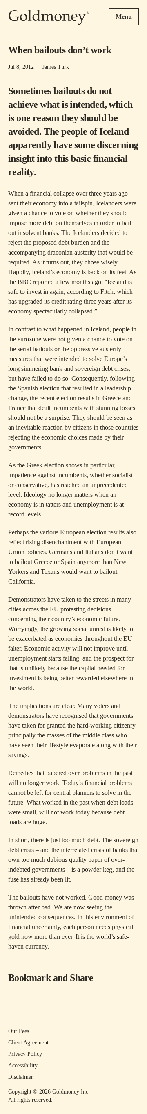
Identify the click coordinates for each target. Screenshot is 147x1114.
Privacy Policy (25, 1054)
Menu (124, 16)
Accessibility (23, 1065)
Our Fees (18, 1031)
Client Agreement (28, 1043)
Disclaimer (20, 1077)
